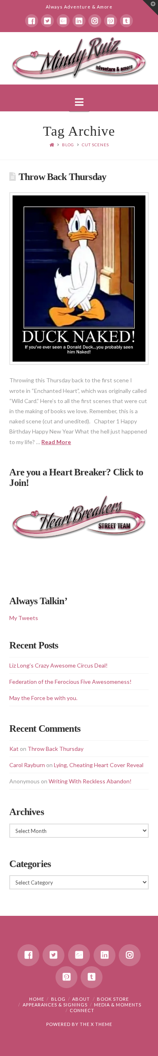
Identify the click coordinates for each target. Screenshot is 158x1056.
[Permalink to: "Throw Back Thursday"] (79, 278)
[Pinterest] (110, 20)
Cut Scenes (95, 144)
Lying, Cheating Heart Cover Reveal (98, 764)
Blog (68, 144)
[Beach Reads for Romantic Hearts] (78, 58)
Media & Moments (117, 1004)
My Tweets (23, 617)
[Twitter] (47, 20)
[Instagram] (94, 20)
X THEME (101, 1024)
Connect (82, 1010)
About (81, 999)
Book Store (113, 999)
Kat (14, 748)
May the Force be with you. (43, 697)
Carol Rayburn (27, 764)
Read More (56, 441)
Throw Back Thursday (62, 176)
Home (36, 999)
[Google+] (63, 20)
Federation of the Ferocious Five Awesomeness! (70, 681)
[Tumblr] (126, 20)
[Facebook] (31, 20)
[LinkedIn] (79, 20)
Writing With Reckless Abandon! (90, 781)
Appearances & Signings (55, 1004)
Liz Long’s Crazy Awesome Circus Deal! (58, 665)
